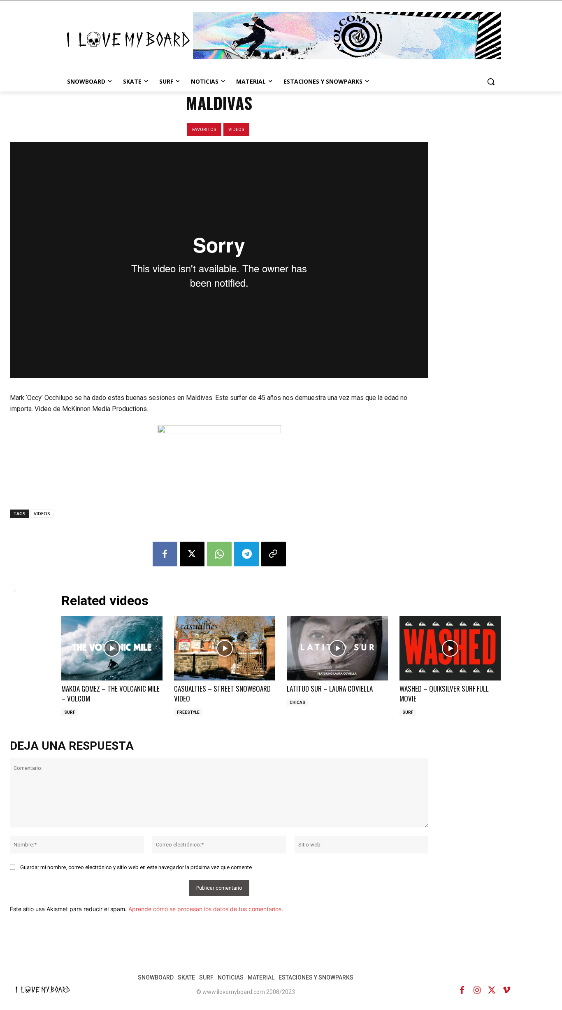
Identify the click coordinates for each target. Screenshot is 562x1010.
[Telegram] (246, 554)
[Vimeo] (506, 990)
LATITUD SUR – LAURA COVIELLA (330, 688)
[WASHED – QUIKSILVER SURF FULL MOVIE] (450, 648)
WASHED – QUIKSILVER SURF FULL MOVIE (444, 693)
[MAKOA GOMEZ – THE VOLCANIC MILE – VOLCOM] (112, 648)
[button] (491, 81)
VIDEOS (236, 129)
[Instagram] (477, 990)
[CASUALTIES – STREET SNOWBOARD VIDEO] (224, 648)
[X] (192, 554)
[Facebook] (165, 554)
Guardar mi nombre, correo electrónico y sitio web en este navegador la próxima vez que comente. (136, 867)
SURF (69, 712)
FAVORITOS (204, 129)
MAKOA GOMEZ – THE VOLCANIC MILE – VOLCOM (110, 693)
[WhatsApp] (219, 554)
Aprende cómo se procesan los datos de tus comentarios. (205, 908)
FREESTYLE (188, 712)
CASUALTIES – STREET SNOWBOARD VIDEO (222, 693)
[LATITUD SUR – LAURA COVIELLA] (337, 648)
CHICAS (297, 702)
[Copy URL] (273, 554)
